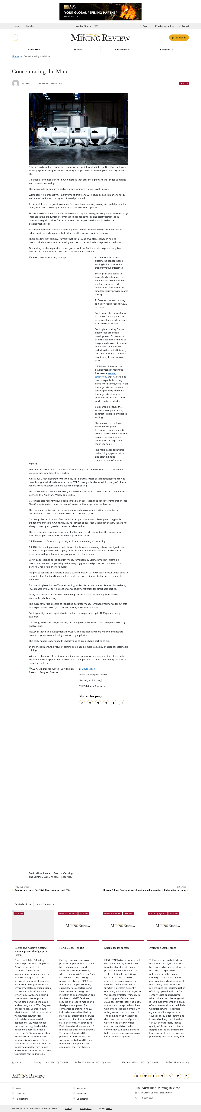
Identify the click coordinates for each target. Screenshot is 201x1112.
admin (27, 83)
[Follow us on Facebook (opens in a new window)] (154, 1076)
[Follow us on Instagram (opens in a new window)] (162, 1076)
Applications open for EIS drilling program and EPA (42, 890)
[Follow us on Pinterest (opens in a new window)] (178, 1076)
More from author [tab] (46, 904)
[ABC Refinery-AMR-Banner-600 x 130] (100, 11)
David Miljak (88, 668)
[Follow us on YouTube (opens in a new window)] (145, 1076)
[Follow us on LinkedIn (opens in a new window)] (137, 1076)
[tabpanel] (100, 985)
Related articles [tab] (23, 904)
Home (15, 56)
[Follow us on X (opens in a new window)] (170, 1076)
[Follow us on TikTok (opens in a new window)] (186, 1076)
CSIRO (98, 366)
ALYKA (109, 1108)
